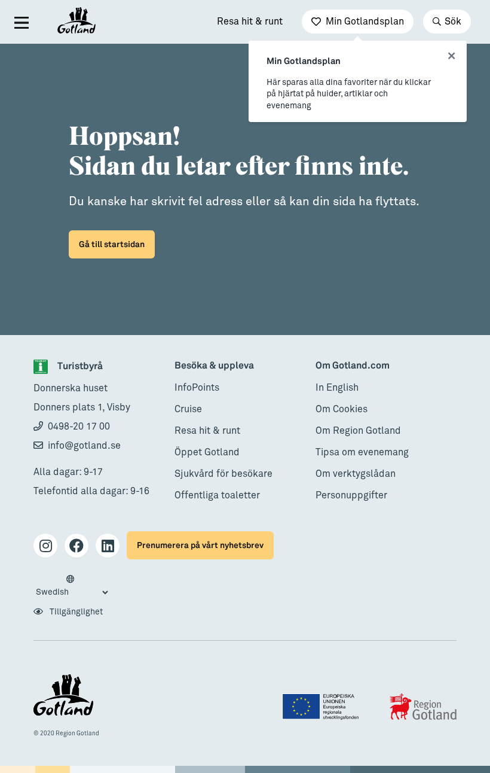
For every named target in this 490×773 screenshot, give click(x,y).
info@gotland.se (84, 446)
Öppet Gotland (207, 452)
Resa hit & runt (250, 21)
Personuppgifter (351, 495)
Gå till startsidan (112, 244)
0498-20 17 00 (79, 426)
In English (337, 387)
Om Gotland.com (353, 365)
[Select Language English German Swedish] (71, 586)
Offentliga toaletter (217, 495)
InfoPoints (196, 387)
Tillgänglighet (75, 612)
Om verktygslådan (356, 474)
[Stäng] (451, 56)
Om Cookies (342, 409)
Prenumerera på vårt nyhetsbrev (200, 545)
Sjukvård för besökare (223, 474)
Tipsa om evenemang (362, 452)
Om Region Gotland (358, 431)
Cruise (188, 409)
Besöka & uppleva (214, 365)
